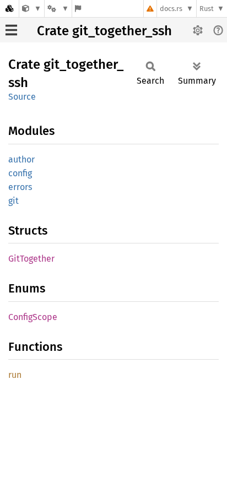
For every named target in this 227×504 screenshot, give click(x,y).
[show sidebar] (11, 30)
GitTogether (31, 258)
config (20, 173)
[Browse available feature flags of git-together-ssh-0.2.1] (78, 8)
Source (22, 96)
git (13, 201)
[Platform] (58, 8)
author (21, 159)
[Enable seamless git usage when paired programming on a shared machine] (31, 8)
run (14, 375)
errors (20, 187)
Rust (206, 8)
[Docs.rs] (9, 8)
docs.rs (171, 8)
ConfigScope (32, 317)
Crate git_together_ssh (104, 31)
